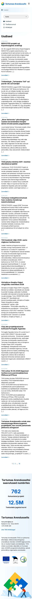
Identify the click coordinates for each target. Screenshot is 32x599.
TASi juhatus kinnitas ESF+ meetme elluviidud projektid (15, 163)
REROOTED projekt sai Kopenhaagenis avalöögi (11, 44)
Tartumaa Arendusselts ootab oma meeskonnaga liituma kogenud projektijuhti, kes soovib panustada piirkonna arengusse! (16, 424)
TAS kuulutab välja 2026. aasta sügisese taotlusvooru (14, 241)
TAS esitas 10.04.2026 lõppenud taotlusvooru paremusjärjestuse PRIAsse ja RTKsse (15, 373)
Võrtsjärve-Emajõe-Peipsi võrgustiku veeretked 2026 (12, 283)
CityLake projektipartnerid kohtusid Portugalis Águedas (13, 328)
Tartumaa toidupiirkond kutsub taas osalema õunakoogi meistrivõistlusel (14, 200)
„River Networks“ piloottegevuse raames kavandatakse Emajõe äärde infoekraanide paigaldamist (15, 122)
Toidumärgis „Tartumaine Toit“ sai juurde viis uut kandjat (15, 83)
